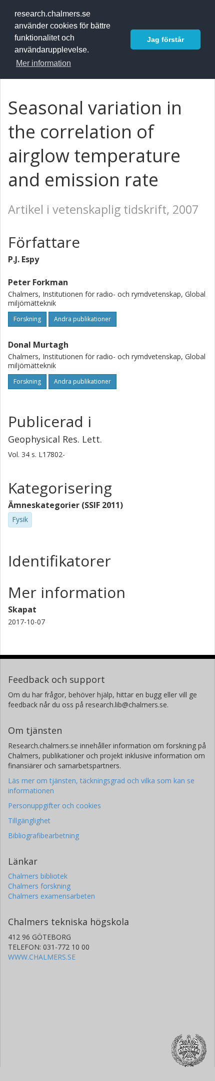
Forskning (27, 319)
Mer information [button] (43, 63)
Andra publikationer (82, 319)
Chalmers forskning (39, 886)
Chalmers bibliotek (38, 876)
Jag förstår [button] (165, 39)
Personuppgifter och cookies (54, 805)
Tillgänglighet (29, 820)
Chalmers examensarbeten (51, 896)
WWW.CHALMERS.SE (42, 957)
